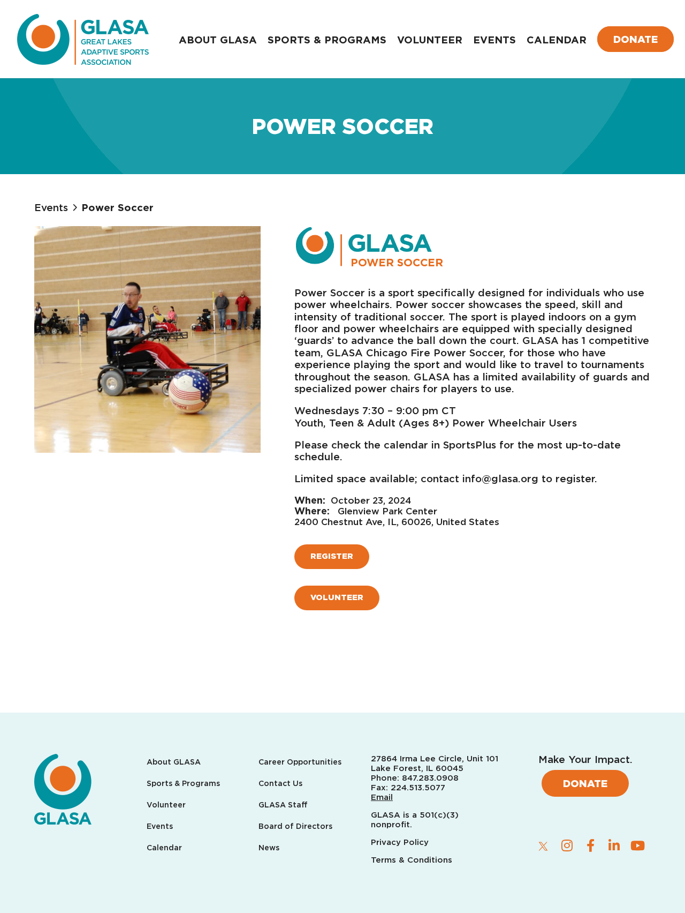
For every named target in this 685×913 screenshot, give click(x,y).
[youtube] (637, 845)
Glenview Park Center (387, 511)
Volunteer (429, 39)
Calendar (557, 39)
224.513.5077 (418, 787)
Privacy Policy (401, 842)
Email (382, 797)
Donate (635, 39)
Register (331, 556)
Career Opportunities (299, 762)
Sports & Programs (327, 39)
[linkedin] (614, 845)
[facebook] (590, 845)
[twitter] (543, 846)
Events (494, 39)
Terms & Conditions (411, 860)
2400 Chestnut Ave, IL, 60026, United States (396, 522)
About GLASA (218, 39)
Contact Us (280, 784)
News (268, 848)
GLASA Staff (283, 805)
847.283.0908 (430, 778)
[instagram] (567, 845)
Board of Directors (295, 826)
